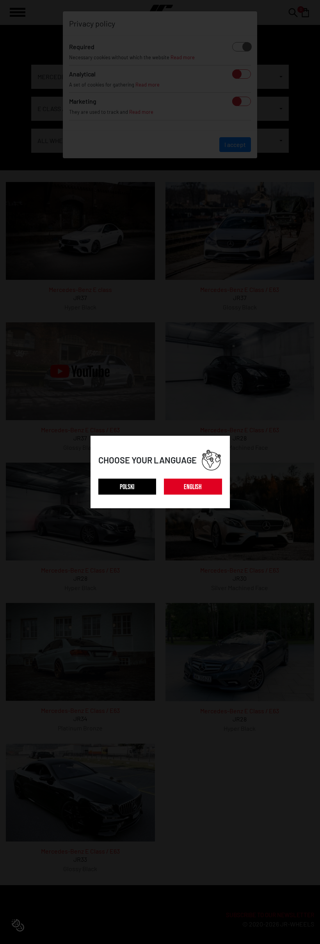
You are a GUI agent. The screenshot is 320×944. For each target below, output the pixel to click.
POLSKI (127, 487)
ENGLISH (193, 487)
